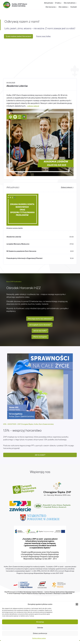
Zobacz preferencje (40, 633)
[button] (77, 604)
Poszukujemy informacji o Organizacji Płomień (24, 258)
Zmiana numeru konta (14, 228)
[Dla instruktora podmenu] (76, 2)
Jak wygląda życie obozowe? (40, 325)
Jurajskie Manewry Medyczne (17, 244)
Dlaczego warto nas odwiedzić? (40, 318)
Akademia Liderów (17, 85)
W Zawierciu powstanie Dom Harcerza (21, 251)
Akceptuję (40, 622)
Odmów (40, 627)
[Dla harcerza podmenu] (56, 6)
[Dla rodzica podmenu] (68, 6)
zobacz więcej (33, 106)
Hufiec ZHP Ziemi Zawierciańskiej (19, 5)
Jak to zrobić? (40, 455)
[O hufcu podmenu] (61, 2)
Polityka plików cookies (39, 638)
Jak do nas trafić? (40, 330)
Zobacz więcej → (67, 187)
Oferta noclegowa (40, 337)
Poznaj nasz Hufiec (43, 36)
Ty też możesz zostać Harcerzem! (18, 36)
